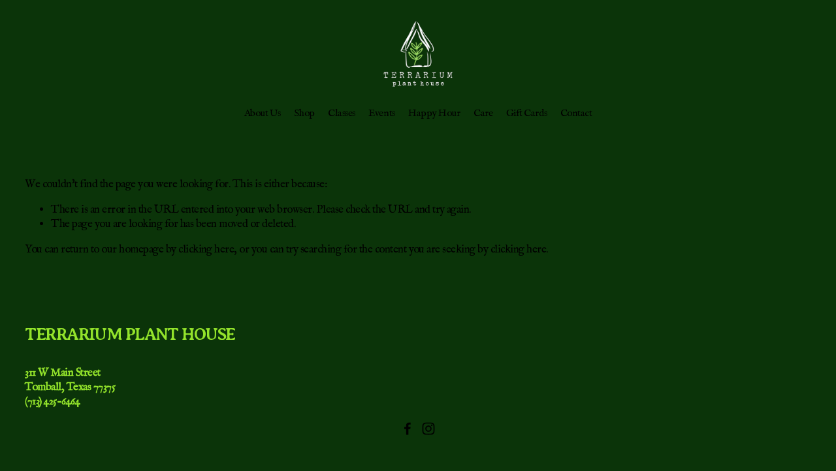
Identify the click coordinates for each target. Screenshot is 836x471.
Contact (576, 113)
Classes (341, 113)
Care (483, 113)
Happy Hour (434, 113)
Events (381, 113)
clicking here (206, 249)
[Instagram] (428, 428)
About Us (262, 113)
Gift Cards (526, 113)
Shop (304, 113)
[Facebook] (407, 428)
